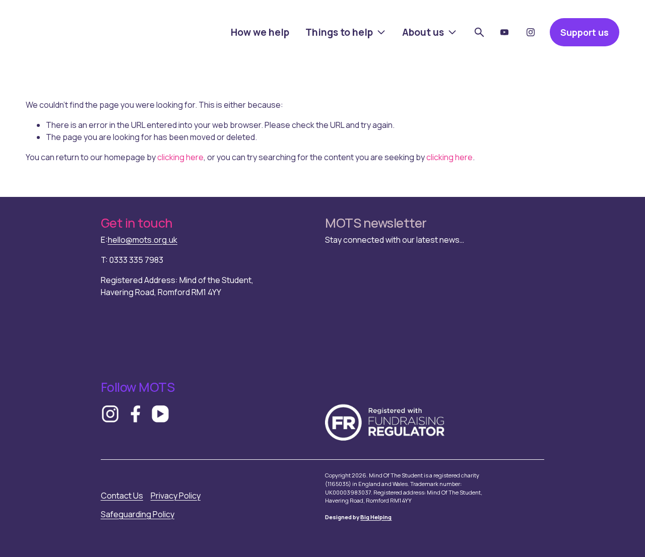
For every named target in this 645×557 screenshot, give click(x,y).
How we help (260, 32)
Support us (584, 32)
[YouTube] (504, 32)
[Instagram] (531, 32)
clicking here (180, 157)
